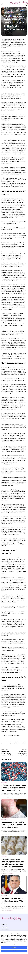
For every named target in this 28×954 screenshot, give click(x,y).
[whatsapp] (24, 743)
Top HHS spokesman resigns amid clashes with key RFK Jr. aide (12, 901)
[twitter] (11, 743)
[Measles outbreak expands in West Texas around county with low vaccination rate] (14, 808)
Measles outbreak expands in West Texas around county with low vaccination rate (13, 824)
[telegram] (17, 743)
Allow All (14, 950)
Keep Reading (10, 797)
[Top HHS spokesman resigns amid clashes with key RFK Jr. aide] (14, 884)
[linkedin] (21, 743)
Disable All (14, 947)
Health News (10, 12)
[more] (6, 745)
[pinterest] (14, 743)
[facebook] (7, 743)
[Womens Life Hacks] (14, 3)
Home (4, 12)
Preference (14, 944)
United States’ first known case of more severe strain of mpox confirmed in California (13, 787)
